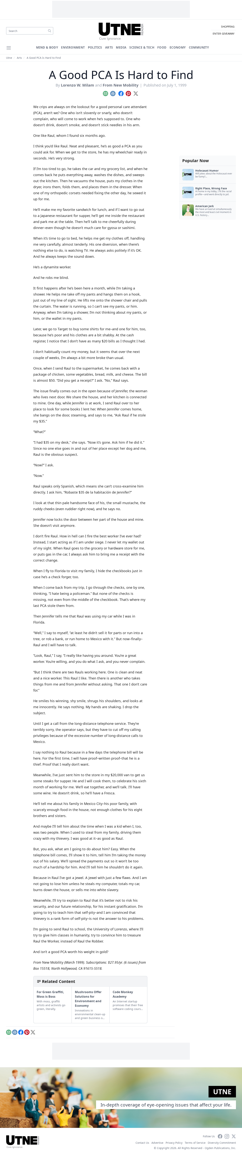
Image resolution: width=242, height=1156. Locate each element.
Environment (73, 47)
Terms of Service (195, 1142)
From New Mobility (120, 85)
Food (162, 47)
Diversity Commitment (222, 1142)
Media (121, 47)
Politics (95, 47)
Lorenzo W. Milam (77, 85)
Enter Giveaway (223, 33)
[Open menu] (8, 47)
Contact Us (142, 1142)
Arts (109, 47)
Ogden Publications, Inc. (220, 1148)
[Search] (49, 30)
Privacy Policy (174, 1142)
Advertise (157, 1142)
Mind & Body (47, 47)
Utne (9, 58)
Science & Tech (141, 47)
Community (199, 47)
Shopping (227, 26)
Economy (178, 47)
